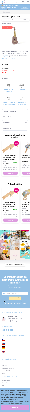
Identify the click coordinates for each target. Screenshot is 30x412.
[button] (10, 165)
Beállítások (18, 403)
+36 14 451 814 (12, 317)
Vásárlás (24, 7)
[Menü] (28, 2)
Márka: (7, 23)
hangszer (5, 56)
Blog (3, 385)
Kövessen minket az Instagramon (16, 264)
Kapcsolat (4, 365)
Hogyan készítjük (6, 380)
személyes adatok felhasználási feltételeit (15, 303)
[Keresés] (16, 2)
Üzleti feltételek (6, 370)
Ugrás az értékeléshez (23, 20)
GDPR (3, 373)
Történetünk (5, 383)
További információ (7, 58)
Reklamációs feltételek (8, 368)
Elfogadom (15, 407)
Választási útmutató (7, 363)
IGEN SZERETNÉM (15, 298)
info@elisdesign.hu (14, 321)
